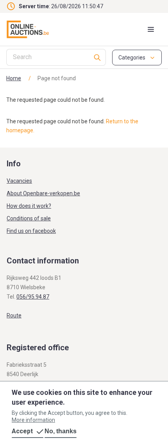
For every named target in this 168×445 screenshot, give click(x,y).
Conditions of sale (29, 218)
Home (13, 78)
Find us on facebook (31, 231)
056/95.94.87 (32, 297)
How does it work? (29, 206)
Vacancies (19, 181)
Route (14, 315)
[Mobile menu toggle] (151, 29)
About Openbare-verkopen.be (43, 193)
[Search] (97, 57)
